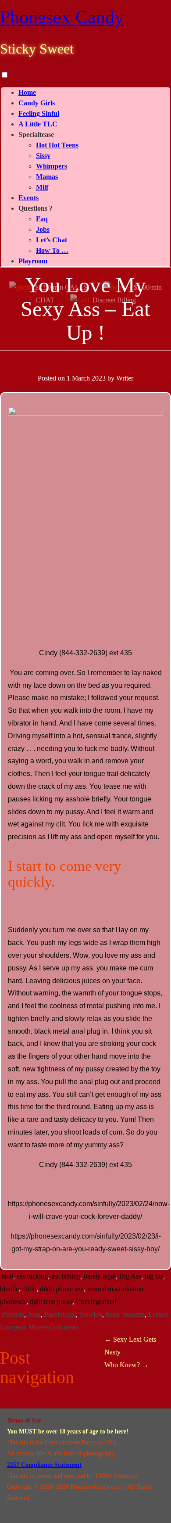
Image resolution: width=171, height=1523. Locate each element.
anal (7, 1276)
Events (28, 197)
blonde (9, 1289)
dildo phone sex (62, 1289)
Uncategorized (96, 1301)
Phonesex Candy (62, 17)
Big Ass (130, 1276)
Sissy (43, 155)
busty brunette (125, 1314)
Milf (42, 187)
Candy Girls (36, 103)
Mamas (47, 176)
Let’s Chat (51, 240)
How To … (52, 250)
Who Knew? (126, 1365)
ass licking (65, 1276)
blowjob (90, 1314)
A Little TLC (37, 124)
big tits (154, 1276)
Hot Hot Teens (57, 145)
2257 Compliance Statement (44, 1465)
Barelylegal (60, 1314)
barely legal (100, 1276)
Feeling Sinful (38, 113)
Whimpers (51, 166)
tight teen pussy (51, 1301)
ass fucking (32, 1276)
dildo (29, 1289)
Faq (42, 219)
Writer (124, 378)
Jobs (43, 229)
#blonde (13, 1314)
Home (27, 92)
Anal (34, 1314)
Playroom (32, 261)
